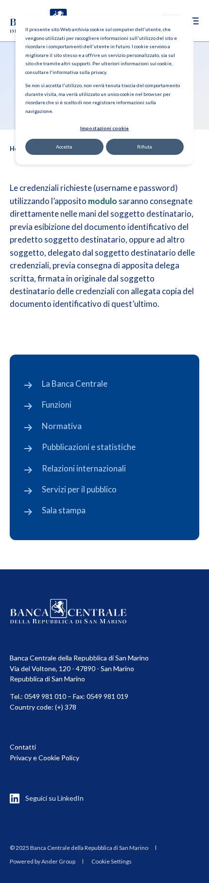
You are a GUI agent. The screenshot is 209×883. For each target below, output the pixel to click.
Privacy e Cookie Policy (44, 757)
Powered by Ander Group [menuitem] (42, 861)
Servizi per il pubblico (79, 489)
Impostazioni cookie (104, 128)
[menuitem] (79, 848)
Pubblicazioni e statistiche (89, 447)
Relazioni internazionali (84, 468)
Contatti (23, 747)
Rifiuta (144, 147)
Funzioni (56, 404)
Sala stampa (64, 510)
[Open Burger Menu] (194, 21)
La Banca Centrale (74, 383)
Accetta (64, 147)
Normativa (62, 426)
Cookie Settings (111, 861)
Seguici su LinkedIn (54, 798)
